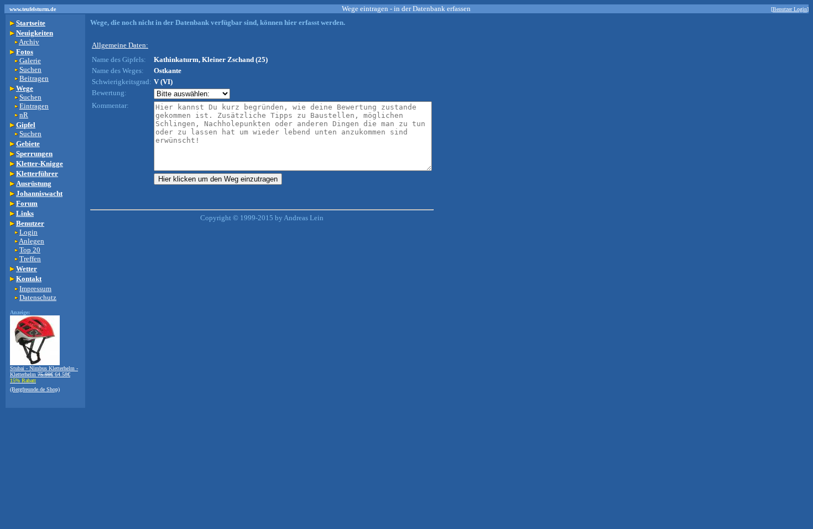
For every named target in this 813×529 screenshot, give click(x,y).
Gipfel (25, 125)
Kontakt (28, 278)
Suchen (30, 69)
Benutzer (30, 223)
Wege (24, 88)
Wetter (26, 268)
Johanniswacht (39, 193)
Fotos (24, 52)
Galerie (30, 60)
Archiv (29, 42)
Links (25, 213)
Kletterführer (37, 173)
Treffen (30, 259)
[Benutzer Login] (790, 9)
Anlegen (31, 241)
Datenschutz (37, 297)
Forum (27, 203)
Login (28, 232)
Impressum (35, 288)
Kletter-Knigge (39, 163)
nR (23, 115)
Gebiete (28, 143)
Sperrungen (34, 153)
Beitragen (34, 78)
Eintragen (34, 106)
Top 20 (29, 250)
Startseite (30, 23)
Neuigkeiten (34, 33)
